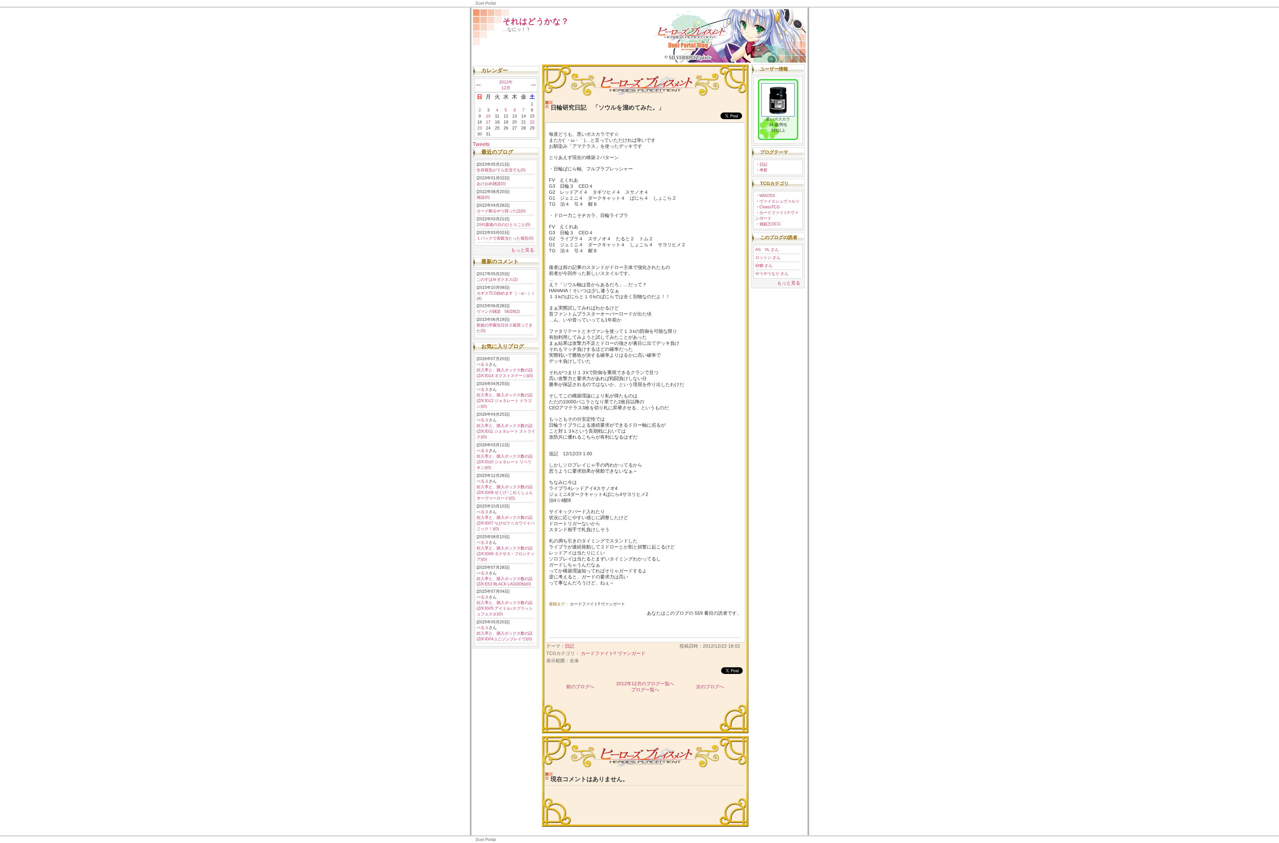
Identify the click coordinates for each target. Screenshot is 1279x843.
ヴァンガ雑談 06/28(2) (498, 311)
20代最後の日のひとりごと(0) (503, 224)
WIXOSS (767, 195)
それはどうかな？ (536, 21)
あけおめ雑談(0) (491, 183)
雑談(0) (483, 197)
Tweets (481, 144)
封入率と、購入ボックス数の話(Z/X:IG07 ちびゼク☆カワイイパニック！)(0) (506, 523)
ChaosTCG (769, 207)
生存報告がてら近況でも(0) (501, 170)
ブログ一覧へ (645, 689)
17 (488, 122)
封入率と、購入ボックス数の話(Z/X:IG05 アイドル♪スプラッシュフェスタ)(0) (505, 608)
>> (533, 85)
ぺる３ (483, 364)
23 (479, 128)
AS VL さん (767, 249)
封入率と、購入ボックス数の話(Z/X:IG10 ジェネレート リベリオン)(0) (505, 462)
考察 (763, 170)
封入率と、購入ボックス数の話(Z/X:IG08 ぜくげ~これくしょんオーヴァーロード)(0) (505, 493)
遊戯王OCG (769, 224)
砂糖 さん (763, 265)
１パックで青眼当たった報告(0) (505, 238)
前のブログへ (580, 686)
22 (532, 122)
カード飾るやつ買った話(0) (501, 211)
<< (478, 85)
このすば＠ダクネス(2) (497, 279)
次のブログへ (710, 686)
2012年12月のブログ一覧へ (645, 683)
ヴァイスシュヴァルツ (779, 201)
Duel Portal (486, 3)
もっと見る (522, 250)
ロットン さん (767, 257)
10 (488, 116)
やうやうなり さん (771, 273)
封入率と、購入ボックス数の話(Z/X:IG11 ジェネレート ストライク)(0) (506, 431)
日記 (763, 164)
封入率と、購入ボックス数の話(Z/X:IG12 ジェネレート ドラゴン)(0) (505, 401)
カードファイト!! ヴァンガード (597, 604)
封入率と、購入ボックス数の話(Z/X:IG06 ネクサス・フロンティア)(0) (506, 554)
